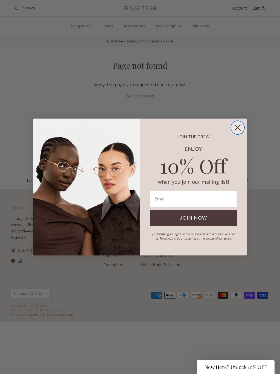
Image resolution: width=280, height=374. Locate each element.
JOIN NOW (193, 218)
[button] (236, 367)
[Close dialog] (237, 127)
